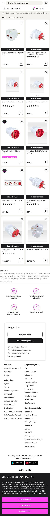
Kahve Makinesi (31, 443)
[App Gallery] (31, 463)
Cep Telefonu (30, 403)
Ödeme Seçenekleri (11, 391)
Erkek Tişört (29, 400)
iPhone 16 (28, 425)
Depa (38, 276)
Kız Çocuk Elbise (31, 415)
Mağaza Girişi (25, 334)
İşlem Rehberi (9, 398)
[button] (36, 95)
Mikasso (28, 276)
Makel (18, 274)
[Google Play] (17, 463)
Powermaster (20, 276)
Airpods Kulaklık (31, 382)
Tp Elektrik (11, 276)
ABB (20, 279)
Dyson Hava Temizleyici (33, 439)
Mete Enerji (4, 276)
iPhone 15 (28, 412)
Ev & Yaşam (10, 13)
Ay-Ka (30, 279)
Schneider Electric (10, 274)
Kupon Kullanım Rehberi (13, 412)
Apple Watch (29, 389)
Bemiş (23, 274)
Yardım (6, 387)
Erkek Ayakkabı (30, 396)
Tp (4, 279)
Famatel (35, 274)
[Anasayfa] (3, 13)
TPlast (34, 276)
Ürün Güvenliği (9, 405)
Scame (40, 274)
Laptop (27, 429)
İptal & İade (8, 394)
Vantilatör (28, 432)
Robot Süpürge (30, 372)
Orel (48, 274)
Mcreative (35, 279)
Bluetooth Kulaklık (31, 393)
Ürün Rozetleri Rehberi (12, 415)
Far (1, 279)
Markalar (7, 372)
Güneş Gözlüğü (30, 422)
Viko (1, 274)
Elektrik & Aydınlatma (40, 13)
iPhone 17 (28, 419)
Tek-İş (16, 279)
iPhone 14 (28, 375)
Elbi (45, 274)
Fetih (11, 279)
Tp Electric (43, 279)
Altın (26, 368)
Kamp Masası (30, 446)
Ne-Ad (7, 279)
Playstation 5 (29, 386)
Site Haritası (8, 408)
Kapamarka (45, 276)
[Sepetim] (46, 3)
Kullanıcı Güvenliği (10, 401)
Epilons (24, 279)
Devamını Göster (6, 282)
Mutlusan (29, 274)
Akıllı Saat (28, 379)
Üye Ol (6, 384)
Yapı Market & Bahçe (23, 13)
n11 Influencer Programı (13, 419)
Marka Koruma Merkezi (12, 368)
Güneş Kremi (29, 436)
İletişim (6, 375)
